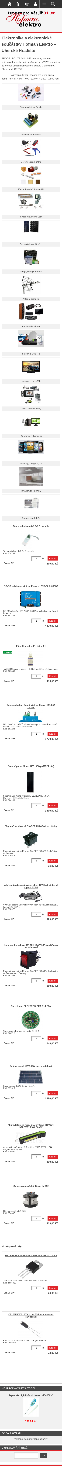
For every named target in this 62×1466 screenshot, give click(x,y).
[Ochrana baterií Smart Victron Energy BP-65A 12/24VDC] (30, 716)
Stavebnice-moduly (31, 134)
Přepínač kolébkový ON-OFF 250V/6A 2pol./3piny (31, 826)
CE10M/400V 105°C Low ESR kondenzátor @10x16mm (30, 1315)
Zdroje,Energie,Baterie (31, 271)
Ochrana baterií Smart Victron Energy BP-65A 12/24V (31, 706)
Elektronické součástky (31, 107)
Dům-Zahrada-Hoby (31, 408)
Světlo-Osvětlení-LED (31, 217)
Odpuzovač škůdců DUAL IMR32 (31, 1186)
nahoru (57, 1461)
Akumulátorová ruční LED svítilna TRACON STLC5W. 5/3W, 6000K (31, 1126)
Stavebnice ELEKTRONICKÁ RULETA (31, 1006)
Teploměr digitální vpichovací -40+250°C (31, 1395)
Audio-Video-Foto (31, 326)
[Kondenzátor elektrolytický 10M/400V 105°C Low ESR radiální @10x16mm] (30, 1329)
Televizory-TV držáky (31, 381)
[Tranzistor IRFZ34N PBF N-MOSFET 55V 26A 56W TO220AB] (30, 1269)
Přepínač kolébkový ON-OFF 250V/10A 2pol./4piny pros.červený (31, 946)
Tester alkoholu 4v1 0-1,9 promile (31, 526)
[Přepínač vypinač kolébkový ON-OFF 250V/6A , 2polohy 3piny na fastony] (30, 839)
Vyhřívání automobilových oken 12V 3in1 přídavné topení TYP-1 (31, 886)
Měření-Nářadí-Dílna (31, 162)
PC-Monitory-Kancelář (31, 436)
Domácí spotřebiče (30, 518)
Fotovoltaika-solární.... (31, 244)
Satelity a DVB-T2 (31, 354)
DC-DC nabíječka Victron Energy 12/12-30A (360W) (31, 586)
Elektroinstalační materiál (31, 189)
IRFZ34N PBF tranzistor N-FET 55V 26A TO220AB (31, 1255)
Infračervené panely (31, 491)
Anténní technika (31, 299)
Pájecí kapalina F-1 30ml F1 (31, 646)
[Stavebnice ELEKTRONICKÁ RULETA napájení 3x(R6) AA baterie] (30, 1019)
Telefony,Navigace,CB (31, 463)
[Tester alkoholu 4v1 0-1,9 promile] (30, 539)
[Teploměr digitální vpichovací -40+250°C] (31, 1407)
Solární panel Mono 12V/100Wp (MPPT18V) (31, 766)
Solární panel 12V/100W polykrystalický (31, 1066)
